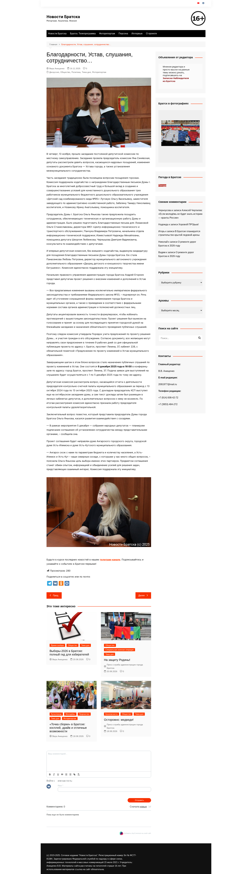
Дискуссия (54, 72)
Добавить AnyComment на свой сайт (137, 833)
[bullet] (70, 774)
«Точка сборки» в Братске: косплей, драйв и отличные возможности (68, 728)
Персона (123, 33)
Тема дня (86, 72)
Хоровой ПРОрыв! (188, 224)
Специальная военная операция (119, 650)
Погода (162, 185)
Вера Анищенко (56, 68)
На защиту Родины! (117, 659)
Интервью (137, 33)
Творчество (84, 714)
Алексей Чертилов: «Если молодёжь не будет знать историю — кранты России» (180, 214)
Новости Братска (63, 16)
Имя (60, 785)
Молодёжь (70, 714)
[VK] (49, 786)
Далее (141, 595)
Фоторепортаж (107, 33)
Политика (75, 72)
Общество (65, 72)
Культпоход (56, 714)
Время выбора (57, 645)
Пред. (56, 595)
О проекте (151, 33)
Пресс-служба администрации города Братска (125, 666)
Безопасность (111, 714)
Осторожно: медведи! (119, 719)
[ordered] (66, 774)
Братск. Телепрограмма (83, 33)
